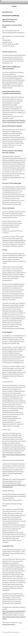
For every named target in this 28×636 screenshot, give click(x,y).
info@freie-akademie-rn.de (9, 51)
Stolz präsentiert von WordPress (10, 632)
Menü (14, 6)
